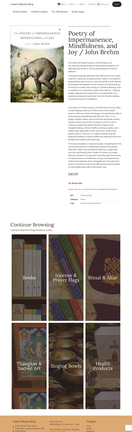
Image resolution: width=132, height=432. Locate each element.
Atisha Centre (20, 11)
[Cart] (59, 4)
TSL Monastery (60, 11)
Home (62, 4)
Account (92, 4)
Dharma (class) (86, 203)
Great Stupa (78, 11)
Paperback (97, 203)
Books (74, 26)
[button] (59, 29)
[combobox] (103, 4)
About (82, 4)
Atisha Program (39, 11)
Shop (71, 4)
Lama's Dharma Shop (22, 4)
